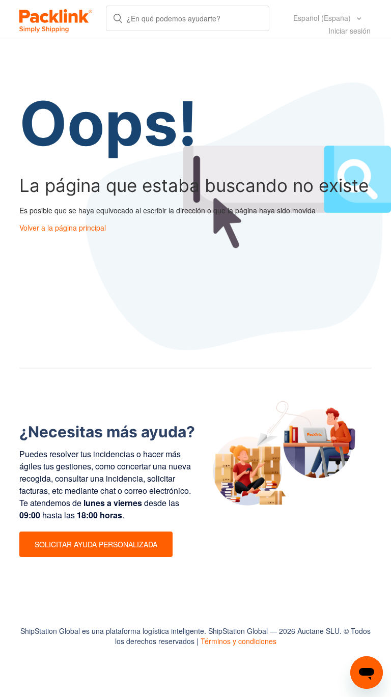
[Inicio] (55, 19)
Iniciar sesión (349, 30)
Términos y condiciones (238, 641)
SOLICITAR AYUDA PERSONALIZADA (96, 544)
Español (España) (323, 18)
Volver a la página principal (62, 227)
